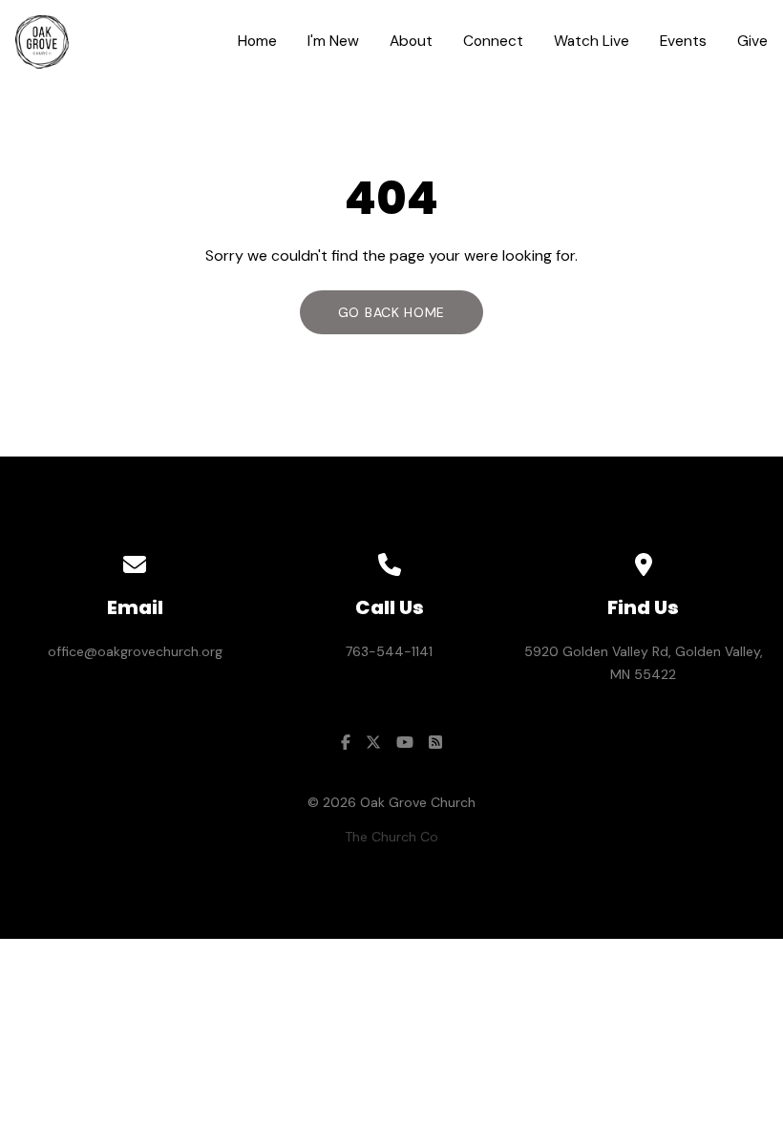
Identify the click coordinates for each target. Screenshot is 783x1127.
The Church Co (391, 836)
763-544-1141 (389, 651)
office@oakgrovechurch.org (135, 651)
